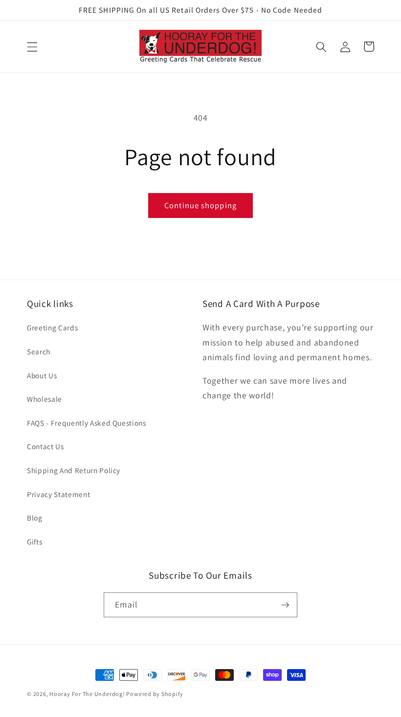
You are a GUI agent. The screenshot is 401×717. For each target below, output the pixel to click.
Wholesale (44, 399)
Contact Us (45, 446)
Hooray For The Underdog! (86, 693)
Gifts (34, 541)
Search (38, 351)
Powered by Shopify (154, 693)
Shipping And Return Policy (73, 470)
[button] (32, 46)
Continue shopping (200, 205)
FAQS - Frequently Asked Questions (86, 423)
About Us (42, 375)
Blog (35, 517)
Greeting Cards (52, 327)
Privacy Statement (58, 494)
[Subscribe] (285, 605)
